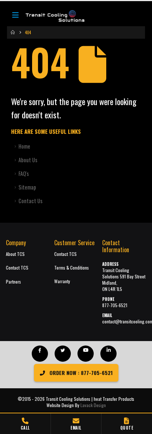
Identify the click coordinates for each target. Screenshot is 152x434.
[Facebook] (40, 354)
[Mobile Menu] (15, 16)
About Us (27, 160)
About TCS (15, 254)
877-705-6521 (114, 305)
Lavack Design (93, 405)
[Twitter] (63, 354)
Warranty (62, 281)
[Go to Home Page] (13, 32)
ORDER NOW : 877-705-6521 (80, 372)
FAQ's (23, 173)
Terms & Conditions (71, 267)
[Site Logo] (51, 16)
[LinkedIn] (108, 354)
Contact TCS (17, 267)
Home (24, 146)
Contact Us (30, 201)
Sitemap (27, 187)
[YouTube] (85, 354)
